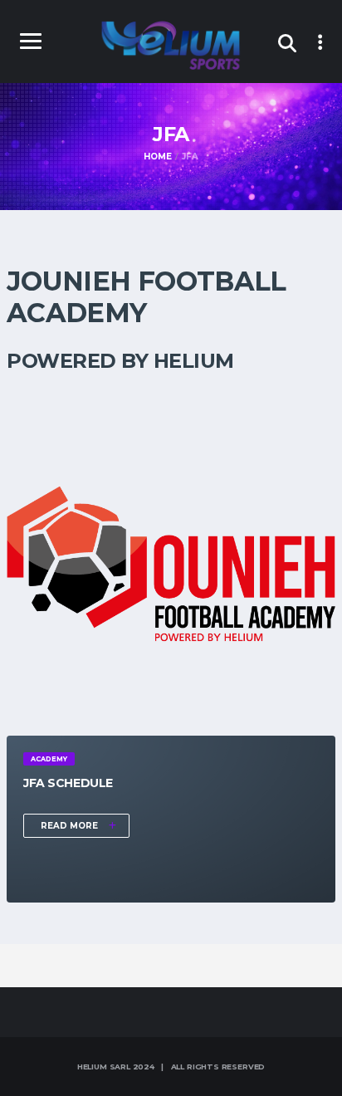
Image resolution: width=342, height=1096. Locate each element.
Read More (70, 825)
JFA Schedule (68, 783)
